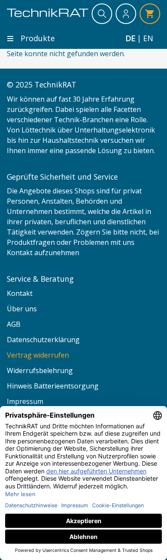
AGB (14, 324)
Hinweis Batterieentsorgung (52, 386)
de (130, 38)
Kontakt (20, 293)
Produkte (38, 38)
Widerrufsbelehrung (40, 370)
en (148, 38)
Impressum (25, 401)
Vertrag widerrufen (38, 355)
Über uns (22, 308)
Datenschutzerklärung (43, 339)
